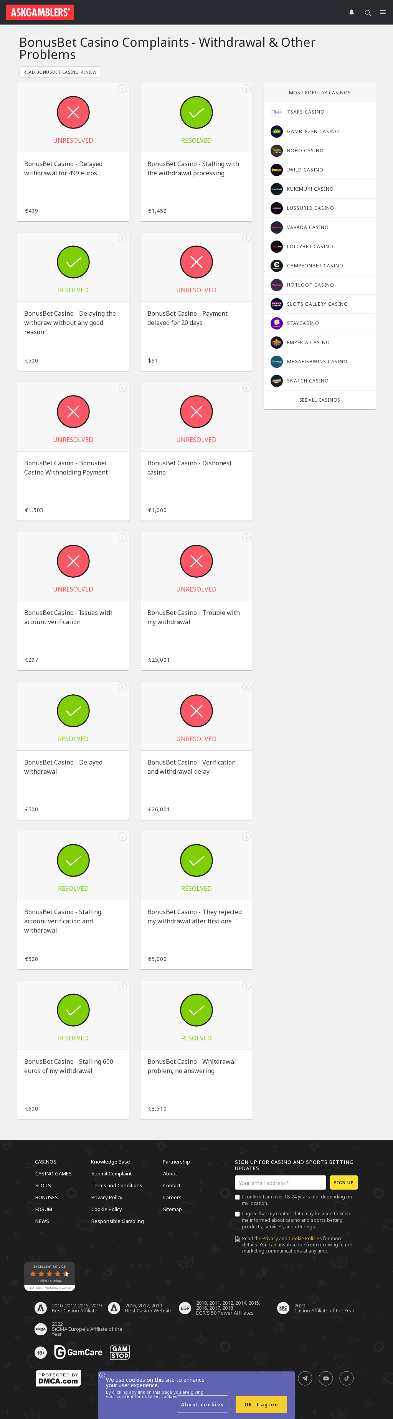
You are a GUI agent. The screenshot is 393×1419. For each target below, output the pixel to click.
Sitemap (172, 1209)
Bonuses (46, 1197)
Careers (172, 1197)
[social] (305, 1378)
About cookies (202, 1404)
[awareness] (78, 1353)
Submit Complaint (111, 1173)
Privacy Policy (106, 1197)
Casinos (45, 1161)
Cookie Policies (305, 1238)
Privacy (270, 1238)
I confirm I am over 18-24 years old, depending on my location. (297, 1199)
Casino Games (53, 1173)
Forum (43, 1209)
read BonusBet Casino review (60, 72)
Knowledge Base (110, 1161)
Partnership (176, 1161)
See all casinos (319, 400)
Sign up (344, 1182)
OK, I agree (261, 1404)
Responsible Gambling (117, 1221)
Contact (171, 1185)
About (170, 1173)
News (42, 1221)
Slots (43, 1185)
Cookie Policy (106, 1209)
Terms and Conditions (116, 1185)
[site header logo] (40, 12)
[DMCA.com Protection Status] (58, 1379)
